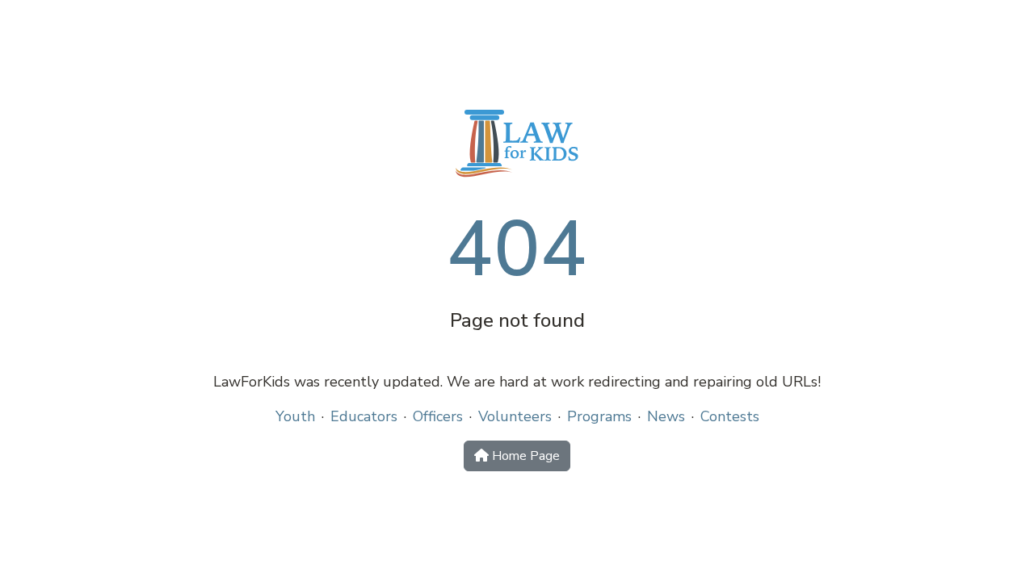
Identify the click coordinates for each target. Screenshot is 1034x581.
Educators (363, 416)
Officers (438, 416)
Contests (729, 416)
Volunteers (515, 416)
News (666, 416)
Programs (599, 416)
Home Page (524, 456)
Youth (295, 416)
